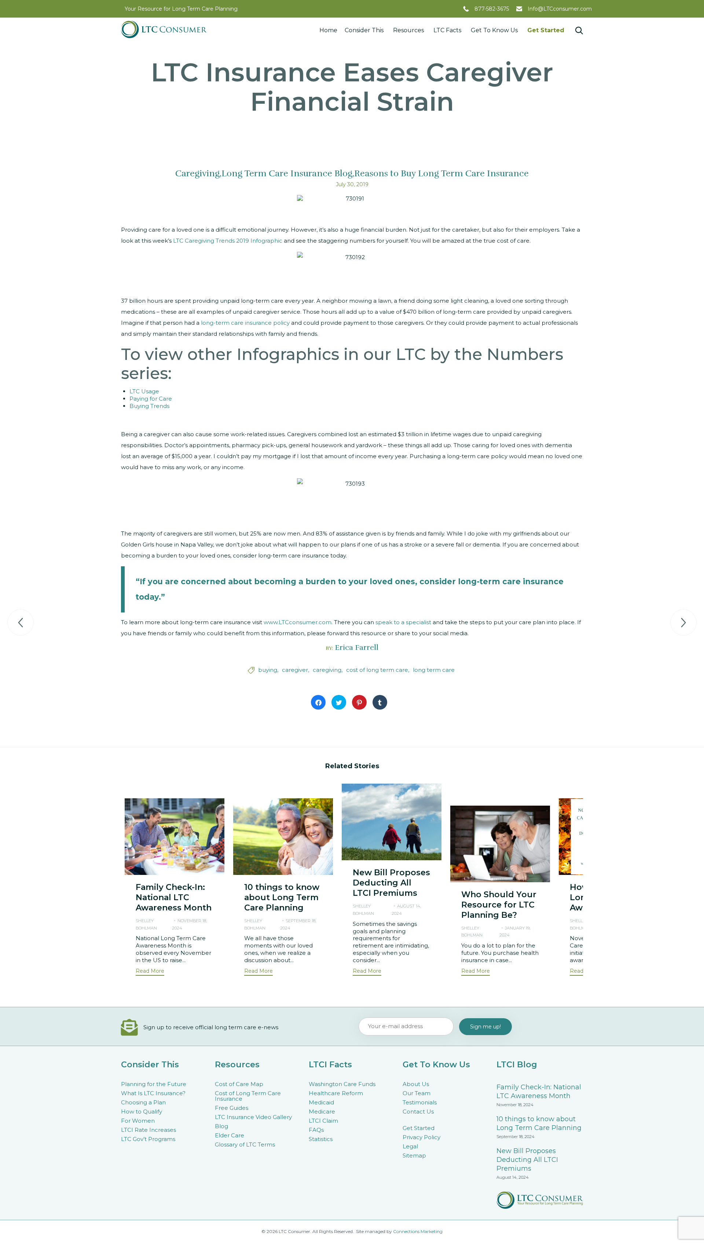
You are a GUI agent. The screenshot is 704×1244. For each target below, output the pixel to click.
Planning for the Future (153, 1084)
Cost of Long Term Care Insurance (248, 1096)
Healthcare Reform (336, 1093)
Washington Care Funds (342, 1084)
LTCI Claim (323, 1120)
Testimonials (420, 1102)
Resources (408, 30)
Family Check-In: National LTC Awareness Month (174, 897)
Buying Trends (149, 405)
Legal (410, 1146)
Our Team (416, 1093)
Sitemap (414, 1155)
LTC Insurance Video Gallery (253, 1117)
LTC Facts (447, 30)
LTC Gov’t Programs (148, 1139)
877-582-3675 (491, 8)
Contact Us (418, 1111)
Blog (221, 1126)
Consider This (364, 30)
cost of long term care (377, 669)
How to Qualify (141, 1111)
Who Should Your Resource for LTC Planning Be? (498, 905)
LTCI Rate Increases (148, 1129)
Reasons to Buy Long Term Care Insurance (441, 173)
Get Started (545, 30)
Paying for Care (150, 398)
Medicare (322, 1111)
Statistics (321, 1139)
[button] (150, 972)
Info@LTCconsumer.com (560, 8)
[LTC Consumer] (164, 29)
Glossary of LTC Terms (245, 1144)
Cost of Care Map (239, 1084)
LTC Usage (144, 391)
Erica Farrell (356, 647)
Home (328, 30)
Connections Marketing (418, 1231)
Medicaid (321, 1102)
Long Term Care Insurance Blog (286, 173)
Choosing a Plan (143, 1102)
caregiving (327, 669)
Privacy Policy (421, 1137)
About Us (416, 1084)
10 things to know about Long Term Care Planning (281, 897)
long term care (434, 669)
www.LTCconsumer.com (297, 622)
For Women (138, 1120)
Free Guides (231, 1107)
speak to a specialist (403, 622)
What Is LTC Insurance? (153, 1093)
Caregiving (197, 173)
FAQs (316, 1129)
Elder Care (229, 1135)
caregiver (295, 669)
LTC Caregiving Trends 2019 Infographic (227, 240)
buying (267, 669)
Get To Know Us (494, 30)
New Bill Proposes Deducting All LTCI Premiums (391, 883)
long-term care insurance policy (245, 322)
